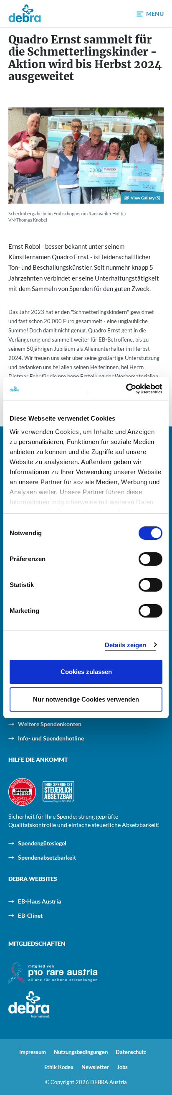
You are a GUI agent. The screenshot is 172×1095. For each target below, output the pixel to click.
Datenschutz (131, 1052)
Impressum (32, 1052)
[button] (150, 14)
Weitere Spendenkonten (49, 723)
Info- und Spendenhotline (51, 738)
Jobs (122, 1067)
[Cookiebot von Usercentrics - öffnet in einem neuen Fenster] (125, 389)
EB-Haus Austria (39, 901)
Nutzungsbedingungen (81, 1052)
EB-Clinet (30, 915)
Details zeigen (125, 644)
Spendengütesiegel (42, 843)
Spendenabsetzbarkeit (47, 857)
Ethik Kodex (58, 1067)
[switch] (150, 559)
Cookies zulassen (86, 671)
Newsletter (95, 1067)
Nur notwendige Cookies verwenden (86, 699)
